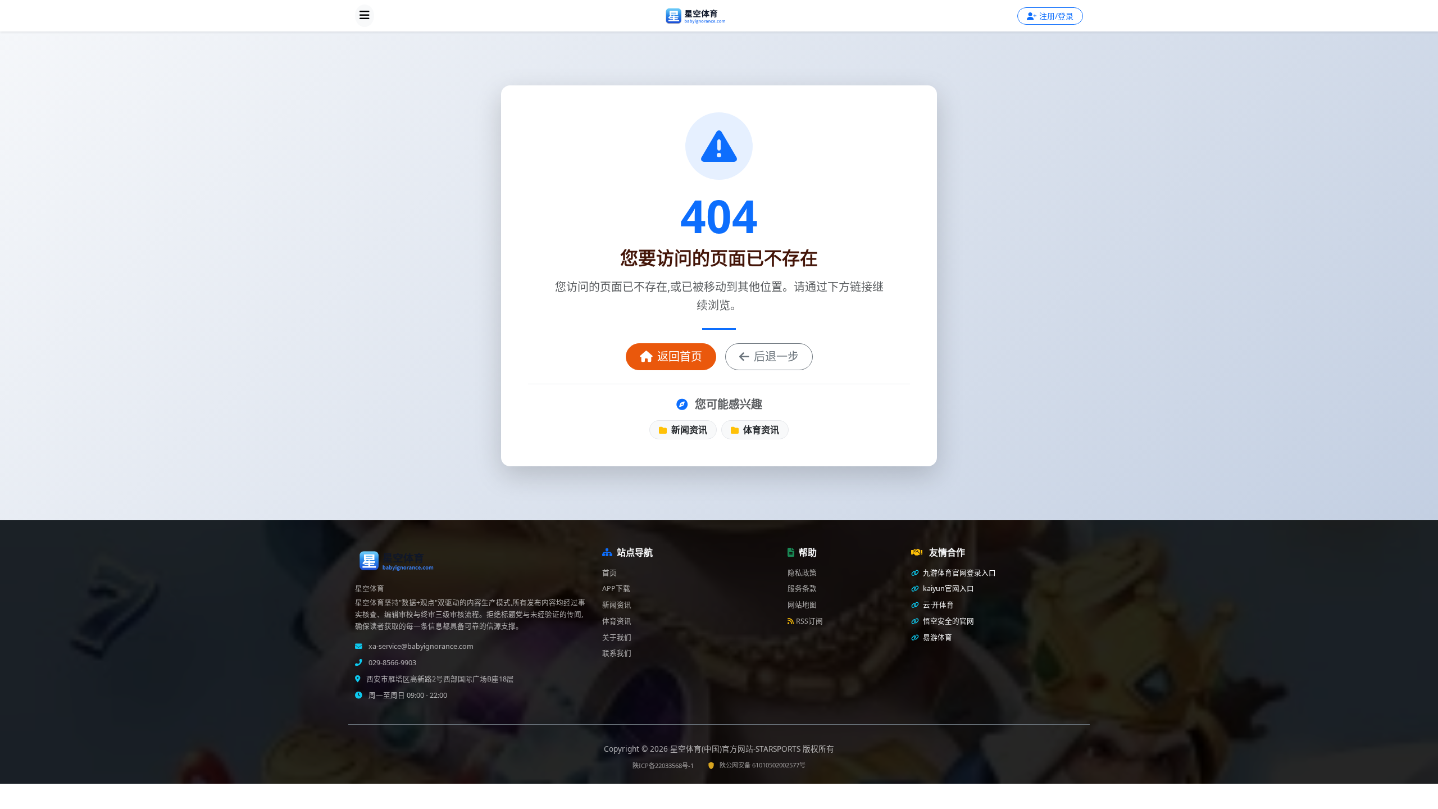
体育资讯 (760, 430)
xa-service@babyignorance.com (420, 646)
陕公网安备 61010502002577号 (763, 765)
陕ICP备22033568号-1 (663, 765)
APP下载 (616, 588)
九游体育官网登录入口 (958, 573)
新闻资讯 (688, 430)
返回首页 (679, 356)
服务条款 (802, 588)
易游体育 (936, 637)
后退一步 (776, 356)
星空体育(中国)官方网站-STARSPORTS (736, 748)
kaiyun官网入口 (947, 588)
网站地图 (802, 605)
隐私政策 (802, 573)
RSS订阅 (809, 621)
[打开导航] (364, 15)
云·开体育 (937, 605)
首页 (609, 573)
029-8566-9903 (391, 662)
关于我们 (616, 637)
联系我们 (616, 653)
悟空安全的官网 (947, 621)
